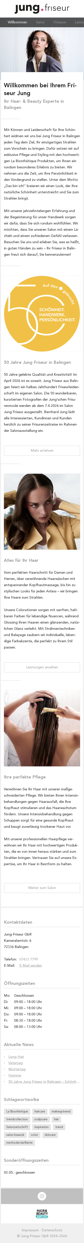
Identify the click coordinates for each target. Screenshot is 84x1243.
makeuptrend (61, 1111)
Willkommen (17, 22)
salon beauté (15, 1135)
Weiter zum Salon (42, 888)
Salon (40, 22)
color (34, 1135)
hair (56, 1119)
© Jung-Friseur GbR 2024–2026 (42, 1236)
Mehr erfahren (42, 450)
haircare (40, 1111)
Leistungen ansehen (42, 667)
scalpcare (40, 1119)
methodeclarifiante (19, 1142)
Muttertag (17, 1069)
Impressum (30, 1230)
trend (59, 1127)
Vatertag (15, 1063)
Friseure (60, 22)
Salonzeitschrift (17, 1127)
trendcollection (17, 1119)
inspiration (42, 1127)
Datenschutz (52, 1230)
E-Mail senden (30, 965)
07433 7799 (28, 959)
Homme (14, 1075)
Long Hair (16, 1057)
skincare (50, 1135)
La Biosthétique (17, 1111)
